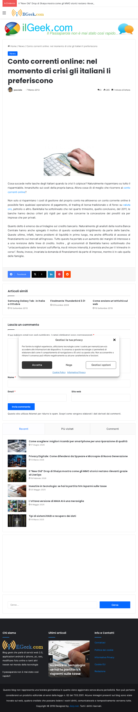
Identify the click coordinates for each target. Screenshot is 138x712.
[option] (69, 659)
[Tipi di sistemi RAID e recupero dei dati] (17, 520)
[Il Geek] (28, 12)
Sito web (76, 391)
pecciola (18, 90)
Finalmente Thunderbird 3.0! (67, 301)
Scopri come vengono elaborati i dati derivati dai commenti (89, 413)
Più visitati (67, 428)
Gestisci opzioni (101, 364)
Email (11, 391)
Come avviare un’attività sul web (110, 302)
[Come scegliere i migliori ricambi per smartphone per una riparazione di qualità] (17, 446)
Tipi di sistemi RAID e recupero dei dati (52, 516)
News (22, 46)
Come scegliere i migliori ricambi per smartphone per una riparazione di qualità (78, 441)
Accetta (37, 364)
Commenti (113, 428)
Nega (69, 364)
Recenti (23, 428)
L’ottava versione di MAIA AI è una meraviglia (56, 501)
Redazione (100, 671)
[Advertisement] (69, 118)
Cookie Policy (59, 372)
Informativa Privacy (76, 372)
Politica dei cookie (104, 650)
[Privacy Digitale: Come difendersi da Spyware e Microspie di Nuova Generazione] (17, 461)
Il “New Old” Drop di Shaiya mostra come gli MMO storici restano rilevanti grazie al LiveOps (66, 3)
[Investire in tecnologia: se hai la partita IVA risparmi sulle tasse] (17, 490)
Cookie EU (100, 664)
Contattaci (100, 642)
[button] (114, 339)
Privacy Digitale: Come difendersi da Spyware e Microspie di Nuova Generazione (78, 456)
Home (13, 46)
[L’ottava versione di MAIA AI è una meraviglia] (17, 505)
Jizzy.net (74, 706)
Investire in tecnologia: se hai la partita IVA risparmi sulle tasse (68, 486)
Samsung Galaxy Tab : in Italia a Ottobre (26, 302)
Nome (12, 377)
